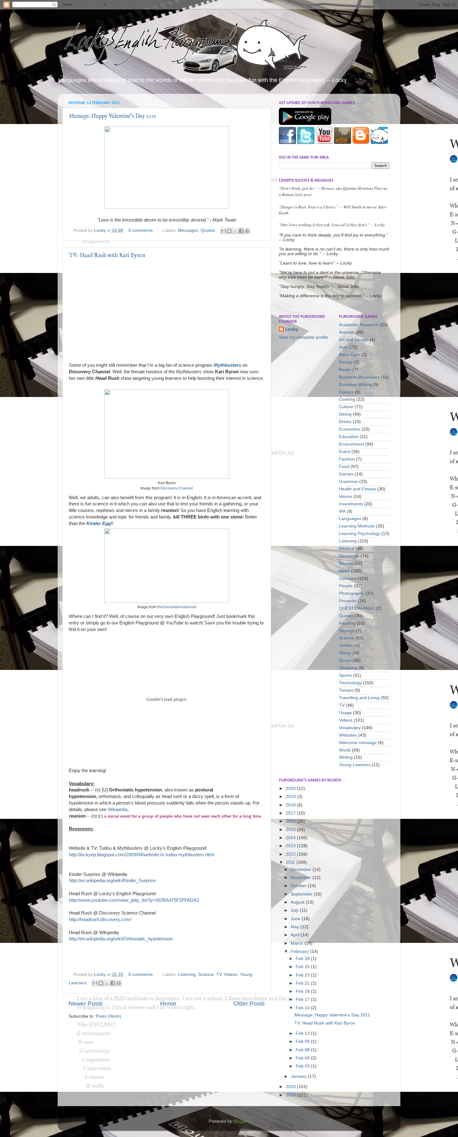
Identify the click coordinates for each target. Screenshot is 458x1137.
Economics (349, 429)
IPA (342, 511)
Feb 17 (303, 999)
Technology (350, 683)
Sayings (347, 630)
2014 (291, 837)
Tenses (346, 690)
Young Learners (354, 764)
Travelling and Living (359, 697)
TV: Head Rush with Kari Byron (107, 255)
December (301, 869)
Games (346, 474)
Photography (351, 593)
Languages (350, 518)
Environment (351, 444)
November (301, 877)
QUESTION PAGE (357, 608)
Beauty (346, 362)
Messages (188, 230)
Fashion (347, 459)
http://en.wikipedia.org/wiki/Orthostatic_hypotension (121, 938)
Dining (345, 414)
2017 (291, 813)
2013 (291, 845)
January (299, 1076)
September (302, 894)
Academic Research (359, 324)
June (296, 918)
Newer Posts (86, 1003)
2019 (291, 796)
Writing (346, 757)
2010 (291, 1086)
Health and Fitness (357, 489)
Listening (187, 974)
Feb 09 (303, 1041)
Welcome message (358, 742)
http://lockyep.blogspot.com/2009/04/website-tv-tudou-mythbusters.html (141, 854)
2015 (291, 829)
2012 (291, 854)
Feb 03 (303, 1066)
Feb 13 (303, 1033)
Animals (347, 332)
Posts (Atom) (108, 1016)
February (300, 951)
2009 (291, 1095)
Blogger (240, 1121)
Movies (346, 563)
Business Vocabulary (359, 377)
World (345, 750)
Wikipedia (117, 809)
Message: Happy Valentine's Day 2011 (112, 116)
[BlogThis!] (229, 231)
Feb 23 (303, 975)
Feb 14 (303, 1008)
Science (206, 974)
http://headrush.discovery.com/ (100, 919)
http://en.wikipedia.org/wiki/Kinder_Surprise (112, 880)
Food (344, 466)
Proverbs (348, 601)
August (298, 902)
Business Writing (355, 384)
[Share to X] (235, 231)
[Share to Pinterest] (247, 231)
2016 (291, 821)
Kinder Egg (98, 523)
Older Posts (249, 1003)
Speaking (348, 668)
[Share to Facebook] (241, 231)
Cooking (347, 399)
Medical (346, 548)
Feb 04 (303, 1058)
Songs (345, 660)
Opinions (347, 578)
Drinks (345, 421)
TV (219, 974)
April (296, 935)
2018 (291, 805)
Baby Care (349, 354)
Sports (345, 675)
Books (345, 369)
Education (349, 436)
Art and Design (353, 339)
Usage (345, 712)
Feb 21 (303, 983)
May (295, 926)
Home (168, 1003)
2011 (291, 862)
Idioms (345, 496)
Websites (348, 735)
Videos (230, 974)
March (297, 943)
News (344, 571)
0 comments (140, 230)
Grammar (348, 481)
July (295, 910)
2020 (291, 788)
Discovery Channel (176, 488)
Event (344, 451)
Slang (344, 653)
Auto (343, 347)
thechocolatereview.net (176, 607)
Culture (346, 406)
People (346, 586)
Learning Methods (357, 526)
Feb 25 (303, 966)
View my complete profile (303, 337)
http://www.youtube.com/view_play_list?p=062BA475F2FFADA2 (134, 900)
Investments (351, 504)
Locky (100, 230)
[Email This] (223, 231)
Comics (346, 392)
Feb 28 (303, 958)
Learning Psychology (359, 533)
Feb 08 (303, 1050)
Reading (347, 623)
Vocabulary (350, 727)
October (299, 885)
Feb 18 (303, 991)
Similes (346, 645)
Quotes (208, 230)
